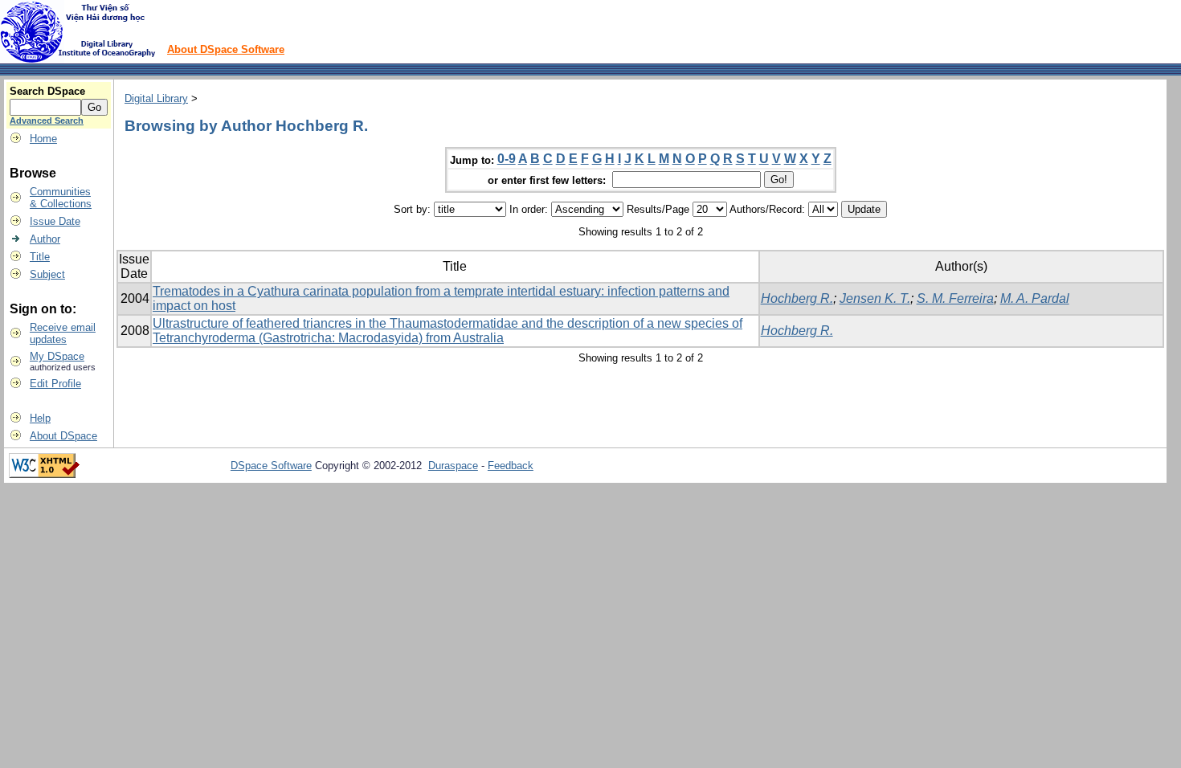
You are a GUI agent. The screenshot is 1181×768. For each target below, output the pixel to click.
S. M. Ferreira (955, 298)
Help (40, 418)
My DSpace (57, 356)
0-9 (506, 158)
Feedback (510, 466)
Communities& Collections (61, 198)
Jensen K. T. (875, 298)
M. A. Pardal (1034, 298)
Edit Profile (55, 384)
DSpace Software (271, 466)
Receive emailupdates (63, 333)
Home (43, 139)
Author (45, 239)
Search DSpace (47, 91)
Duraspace (453, 466)
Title (40, 257)
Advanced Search (47, 120)
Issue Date (55, 221)
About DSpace (63, 436)
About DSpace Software (225, 49)
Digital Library (156, 98)
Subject (47, 274)
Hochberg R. (797, 298)
